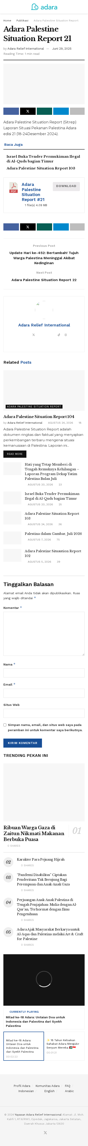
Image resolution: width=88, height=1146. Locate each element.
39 (58, 561)
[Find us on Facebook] (39, 1134)
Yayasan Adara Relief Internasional (38, 1114)
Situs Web (11, 705)
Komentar (12, 607)
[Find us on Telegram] (29, 1134)
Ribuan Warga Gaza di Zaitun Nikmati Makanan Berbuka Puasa (33, 833)
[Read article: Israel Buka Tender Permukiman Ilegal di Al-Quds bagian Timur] (12, 498)
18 (79, 422)
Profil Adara (22, 1086)
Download (66, 186)
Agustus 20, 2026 (40, 484)
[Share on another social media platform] (77, 111)
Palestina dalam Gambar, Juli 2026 (53, 534)
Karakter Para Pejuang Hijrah (41, 859)
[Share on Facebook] (11, 111)
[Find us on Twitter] (45, 1133)
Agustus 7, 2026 (39, 539)
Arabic (69, 1091)
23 (60, 484)
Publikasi (22, 20)
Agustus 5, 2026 (39, 561)
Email (9, 684)
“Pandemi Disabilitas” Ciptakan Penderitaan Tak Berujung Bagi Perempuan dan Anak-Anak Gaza (43, 879)
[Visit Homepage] (44, 6)
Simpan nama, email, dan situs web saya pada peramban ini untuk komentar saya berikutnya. (45, 727)
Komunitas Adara (47, 1086)
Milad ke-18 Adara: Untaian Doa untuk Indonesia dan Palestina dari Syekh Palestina (35, 1021)
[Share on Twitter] (28, 111)
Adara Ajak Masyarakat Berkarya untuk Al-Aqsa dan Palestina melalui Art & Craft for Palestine (50, 934)
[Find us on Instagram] (34, 1134)
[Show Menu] (5, 7)
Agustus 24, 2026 (60, 422)
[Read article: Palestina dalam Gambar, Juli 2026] (12, 537)
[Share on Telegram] (61, 111)
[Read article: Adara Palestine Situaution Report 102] (12, 555)
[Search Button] (83, 7)
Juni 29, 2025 (62, 48)
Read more (16, 453)
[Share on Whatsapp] (44, 111)
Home (7, 20)
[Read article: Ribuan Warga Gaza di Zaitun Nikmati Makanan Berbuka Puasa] (44, 792)
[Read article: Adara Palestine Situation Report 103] (12, 517)
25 (60, 504)
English (49, 1091)
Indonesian (26, 1091)
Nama (9, 664)
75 (58, 539)
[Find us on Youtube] (51, 1134)
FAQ (67, 1086)
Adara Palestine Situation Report (56, 20)
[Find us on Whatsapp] (56, 1134)
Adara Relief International (25, 48)
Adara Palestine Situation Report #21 (33, 192)
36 (60, 524)
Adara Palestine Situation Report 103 (41, 168)
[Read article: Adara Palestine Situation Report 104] (44, 390)
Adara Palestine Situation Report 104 (38, 416)
